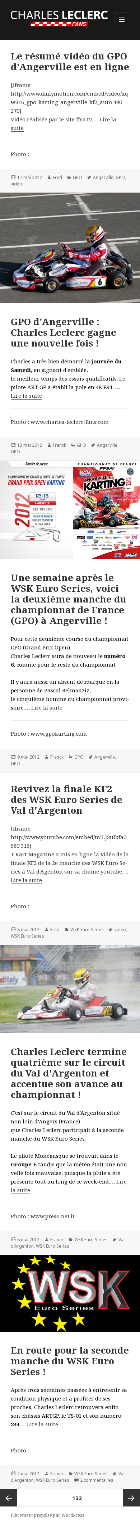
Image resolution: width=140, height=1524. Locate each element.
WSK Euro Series (87, 930)
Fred (57, 177)
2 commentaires (96, 1480)
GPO (77, 177)
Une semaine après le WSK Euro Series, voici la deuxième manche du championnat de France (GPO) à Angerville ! (68, 599)
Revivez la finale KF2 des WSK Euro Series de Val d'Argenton (66, 799)
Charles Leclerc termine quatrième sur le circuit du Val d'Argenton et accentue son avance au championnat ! (69, 1073)
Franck (59, 445)
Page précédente (8, 1497)
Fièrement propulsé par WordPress (47, 1515)
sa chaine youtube (98, 871)
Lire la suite (26, 395)
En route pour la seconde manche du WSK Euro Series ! (70, 1361)
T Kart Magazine (32, 854)
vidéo (16, 184)
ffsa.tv (84, 119)
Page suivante (131, 1497)
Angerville (103, 177)
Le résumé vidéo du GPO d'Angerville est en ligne (70, 61)
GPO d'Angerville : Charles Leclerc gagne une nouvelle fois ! (63, 332)
